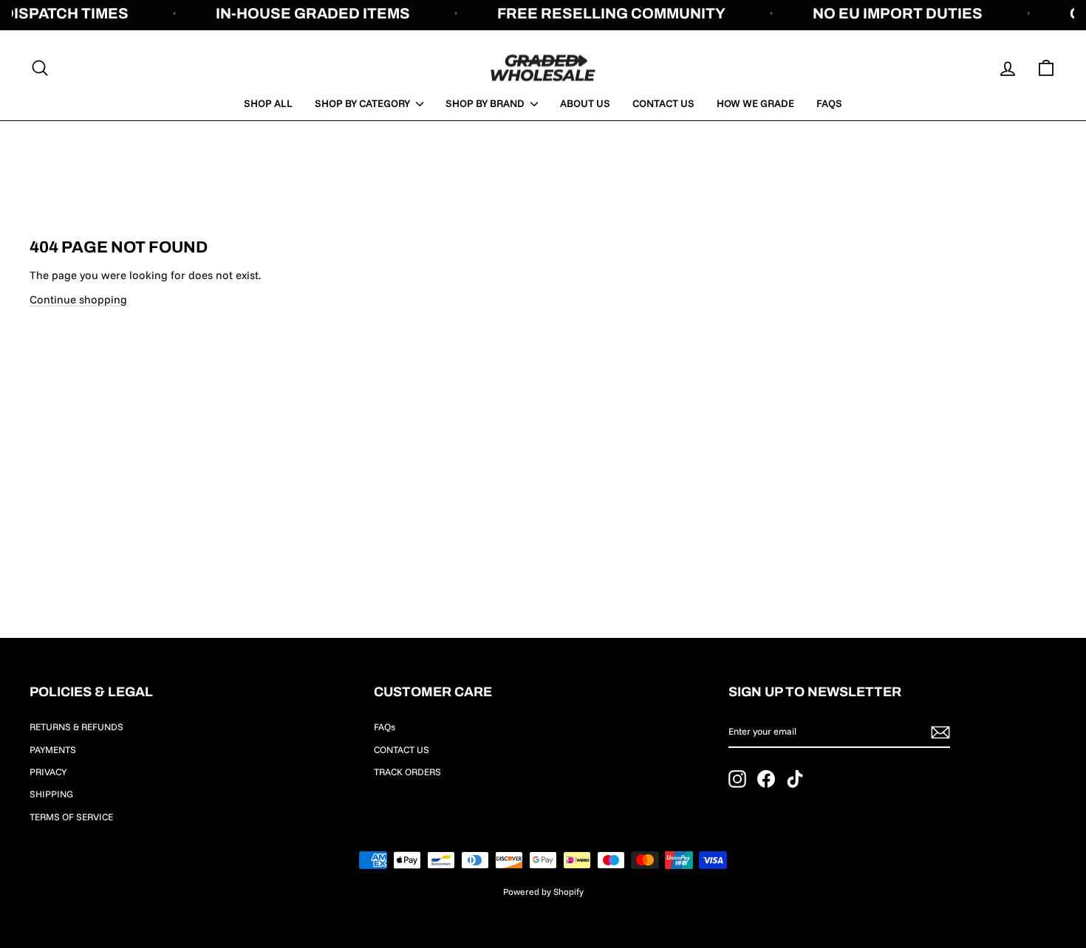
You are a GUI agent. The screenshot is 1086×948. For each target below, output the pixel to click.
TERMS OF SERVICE (71, 816)
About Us (585, 103)
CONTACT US (401, 749)
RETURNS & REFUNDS (76, 726)
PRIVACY (48, 771)
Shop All (268, 103)
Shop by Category (363, 103)
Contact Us (663, 103)
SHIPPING (51, 794)
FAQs (829, 103)
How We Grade (755, 103)
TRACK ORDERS (407, 771)
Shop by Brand (486, 103)
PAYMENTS (53, 749)
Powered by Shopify (543, 891)
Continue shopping (78, 299)
